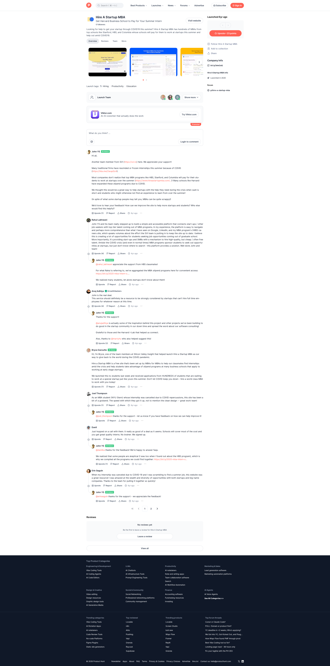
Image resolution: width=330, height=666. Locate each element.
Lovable (129, 622)
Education (131, 86)
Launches (156, 5)
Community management (136, 601)
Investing (169, 601)
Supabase (130, 651)
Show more (190, 97)
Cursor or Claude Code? (215, 622)
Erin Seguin (97, 470)
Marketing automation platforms (218, 574)
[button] (124, 41)
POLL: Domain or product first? (218, 626)
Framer (169, 638)
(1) (99, 213)
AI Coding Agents (93, 574)
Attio (128, 630)
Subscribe (221, 5)
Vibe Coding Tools (94, 570)
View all (145, 548)
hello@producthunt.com (221, 661)
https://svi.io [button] (130, 162)
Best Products (138, 5)
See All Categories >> (214, 598)
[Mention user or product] (92, 142)
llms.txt (195, 661)
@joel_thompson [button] (104, 416)
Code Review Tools (94, 634)
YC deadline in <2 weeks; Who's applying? (223, 630)
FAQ (138, 661)
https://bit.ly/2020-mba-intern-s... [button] (112, 273)
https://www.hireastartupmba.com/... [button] (153, 180)
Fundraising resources (174, 598)
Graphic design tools (95, 601)
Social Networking (133, 594)
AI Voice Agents (211, 594)
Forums (184, 5)
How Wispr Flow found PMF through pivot (222, 638)
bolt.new (169, 630)
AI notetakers (170, 570)
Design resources (93, 598)
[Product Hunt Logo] (88, 5)
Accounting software (174, 594)
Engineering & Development (98, 566)
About (131, 661)
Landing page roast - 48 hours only (220, 647)
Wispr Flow (170, 634)
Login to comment (189, 141)
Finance (168, 590)
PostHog (129, 634)
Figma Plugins (92, 643)
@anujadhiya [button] (102, 323)
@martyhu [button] (116, 338)
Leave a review (145, 536)
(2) (103, 343)
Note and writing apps (174, 574)
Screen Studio (172, 626)
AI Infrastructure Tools (135, 574)
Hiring (106, 86)
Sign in (238, 5)
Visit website (194, 20)
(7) (99, 387)
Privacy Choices (173, 661)
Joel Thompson (99, 393)
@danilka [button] (100, 450)
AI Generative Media (94, 605)
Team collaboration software (177, 577)
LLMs (128, 566)
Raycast (129, 647)
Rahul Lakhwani (99, 220)
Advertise (199, 5)
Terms (144, 661)
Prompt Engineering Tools (136, 577)
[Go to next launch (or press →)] (228, 25)
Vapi (128, 638)
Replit (168, 643)
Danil (94, 427)
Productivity (118, 86)
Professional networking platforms (140, 598)
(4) (99, 253)
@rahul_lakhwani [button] (104, 264)
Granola (129, 643)
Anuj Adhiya (98, 291)
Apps (125, 661)
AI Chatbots (131, 570)
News (170, 5)
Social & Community (134, 590)
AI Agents (208, 590)
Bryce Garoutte (99, 350)
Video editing (91, 594)
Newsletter (116, 661)
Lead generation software (215, 570)
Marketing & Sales (212, 566)
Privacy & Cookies (156, 661)
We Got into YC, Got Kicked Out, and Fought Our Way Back (224, 634)
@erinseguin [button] (102, 496)
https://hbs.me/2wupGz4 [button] (104, 171)
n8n (127, 626)
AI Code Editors (92, 577)
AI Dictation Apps (93, 626)
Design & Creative (94, 590)
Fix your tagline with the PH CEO (219, 651)
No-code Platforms (94, 638)
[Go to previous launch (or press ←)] (222, 25)
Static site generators (95, 647)
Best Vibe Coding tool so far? (217, 643)
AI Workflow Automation (175, 585)
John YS (96, 151)
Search (168, 581)
